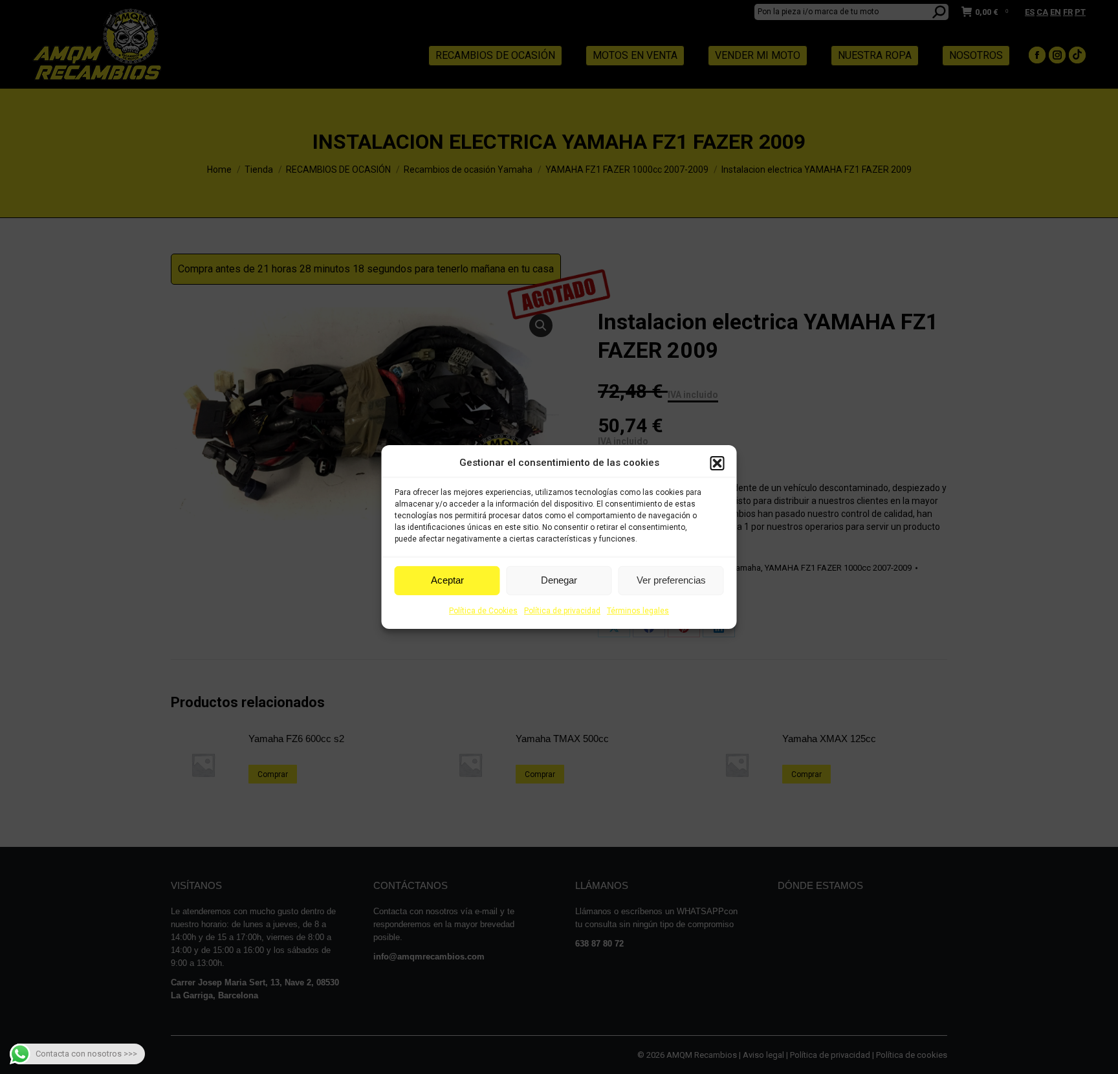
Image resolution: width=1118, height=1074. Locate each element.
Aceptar (447, 580)
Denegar (559, 580)
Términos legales (638, 610)
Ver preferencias (671, 580)
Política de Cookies (483, 610)
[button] (717, 463)
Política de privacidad (562, 610)
